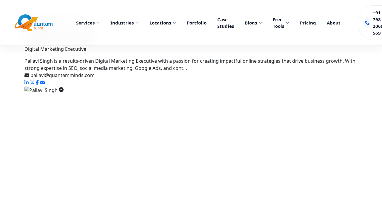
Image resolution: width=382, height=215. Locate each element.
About (334, 23)
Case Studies (225, 22)
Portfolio (197, 23)
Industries (122, 23)
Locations (160, 23)
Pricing (308, 23)
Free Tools (278, 22)
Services (85, 23)
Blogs (251, 23)
